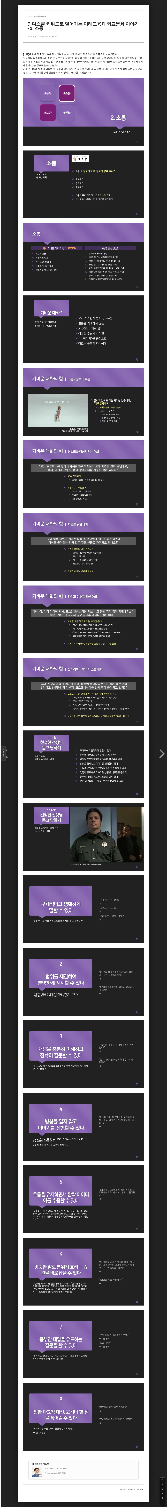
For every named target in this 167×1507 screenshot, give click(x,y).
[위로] (162, 1493)
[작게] (162, 1489)
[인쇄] (162, 1502)
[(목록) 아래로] (162, 1498)
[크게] (162, 1484)
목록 (3, 753)
